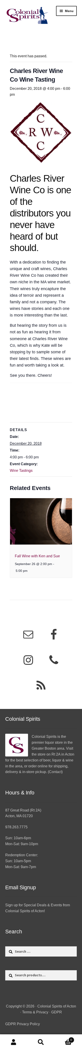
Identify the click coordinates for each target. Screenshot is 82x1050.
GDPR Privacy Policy (22, 1024)
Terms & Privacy (35, 1012)
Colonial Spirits (44, 737)
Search (41, 1042)
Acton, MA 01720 (19, 816)
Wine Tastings (21, 470)
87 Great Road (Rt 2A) (23, 810)
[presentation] (41, 521)
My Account (13, 1042)
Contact (55, 772)
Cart (63, 1038)
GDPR (56, 1012)
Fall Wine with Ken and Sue (37, 556)
